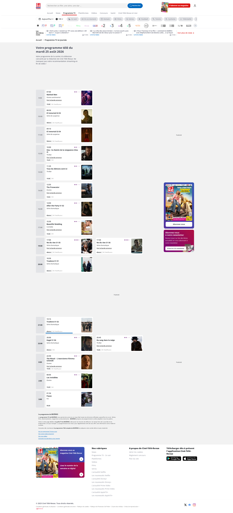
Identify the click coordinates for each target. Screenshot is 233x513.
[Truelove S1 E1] (69, 264)
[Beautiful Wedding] (69, 227)
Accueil (39, 40)
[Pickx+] (153, 25)
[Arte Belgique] (136, 25)
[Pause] (69, 399)
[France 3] (110, 25)
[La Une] (68, 25)
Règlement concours (137, 455)
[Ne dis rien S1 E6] (119, 246)
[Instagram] (194, 504)
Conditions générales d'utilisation (46, 506)
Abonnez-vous (179, 224)
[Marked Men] (69, 98)
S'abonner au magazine (178, 5)
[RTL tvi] (42, 25)
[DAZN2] (170, 25)
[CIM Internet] (100, 509)
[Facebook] (189, 504)
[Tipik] (76, 25)
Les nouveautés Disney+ (101, 482)
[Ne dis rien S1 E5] (69, 246)
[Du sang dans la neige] (119, 343)
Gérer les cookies (136, 452)
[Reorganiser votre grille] (38, 26)
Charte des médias (117, 506)
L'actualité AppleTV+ (100, 492)
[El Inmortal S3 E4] (69, 135)
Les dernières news (40, 33)
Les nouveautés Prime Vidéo (103, 489)
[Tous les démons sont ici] (69, 172)
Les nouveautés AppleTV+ (102, 495)
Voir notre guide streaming (46, 434)
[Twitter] (185, 504)
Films (94, 465)
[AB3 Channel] (144, 25)
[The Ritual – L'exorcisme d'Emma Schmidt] (69, 362)
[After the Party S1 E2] (69, 209)
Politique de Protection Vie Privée (100, 506)
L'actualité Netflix (99, 472)
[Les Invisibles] (69, 381)
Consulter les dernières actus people (49, 438)
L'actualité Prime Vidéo (101, 485)
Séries (94, 469)
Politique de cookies (83, 506)
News (94, 452)
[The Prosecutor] (69, 190)
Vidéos (94, 462)
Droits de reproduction (131, 506)
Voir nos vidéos (42, 436)
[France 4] (119, 25)
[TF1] (93, 25)
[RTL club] (51, 25)
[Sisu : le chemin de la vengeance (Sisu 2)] (69, 153)
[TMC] (187, 25)
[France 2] (102, 25)
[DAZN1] (161, 25)
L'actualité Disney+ (99, 479)
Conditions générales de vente (66, 506)
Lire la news (50, 35)
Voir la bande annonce (54, 100)
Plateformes (96, 459)
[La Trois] (85, 25)
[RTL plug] (59, 25)
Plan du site (134, 459)
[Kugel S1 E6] (69, 343)
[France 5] (127, 25)
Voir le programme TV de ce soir (47, 431)
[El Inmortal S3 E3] (69, 116)
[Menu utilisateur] (195, 6)
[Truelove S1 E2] (69, 325)
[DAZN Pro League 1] (178, 25)
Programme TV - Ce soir (101, 455)
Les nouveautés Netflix (101, 475)
